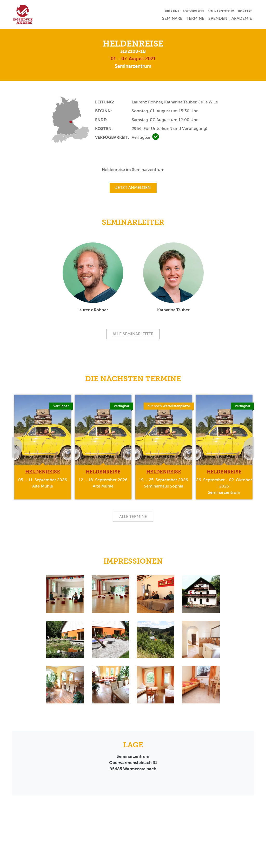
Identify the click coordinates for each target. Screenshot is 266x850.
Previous (12, 447)
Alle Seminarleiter (133, 333)
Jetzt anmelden (133, 187)
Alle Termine (133, 516)
